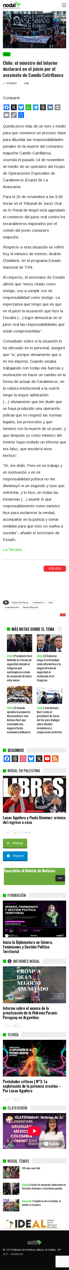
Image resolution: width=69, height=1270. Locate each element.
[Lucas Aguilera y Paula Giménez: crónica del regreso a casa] (34, 794)
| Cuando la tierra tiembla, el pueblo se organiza (41, 1203)
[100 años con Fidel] (11, 1172)
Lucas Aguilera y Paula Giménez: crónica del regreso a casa (34, 819)
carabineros (38, 602)
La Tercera (12, 550)
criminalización (12, 607)
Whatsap (17, 843)
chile (50, 602)
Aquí (60, 878)
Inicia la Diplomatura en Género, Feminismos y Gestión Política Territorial (28, 946)
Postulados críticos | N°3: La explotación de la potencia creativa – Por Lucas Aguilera (32, 1085)
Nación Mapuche (30, 607)
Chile (6, 54)
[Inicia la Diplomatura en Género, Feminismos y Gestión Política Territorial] (34, 919)
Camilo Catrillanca (20, 602)
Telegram (18, 855)
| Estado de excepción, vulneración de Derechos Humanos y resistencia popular (44, 1186)
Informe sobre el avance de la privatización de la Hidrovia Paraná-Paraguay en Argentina (30, 1012)
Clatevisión (17, 1108)
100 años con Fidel (31, 1168)
